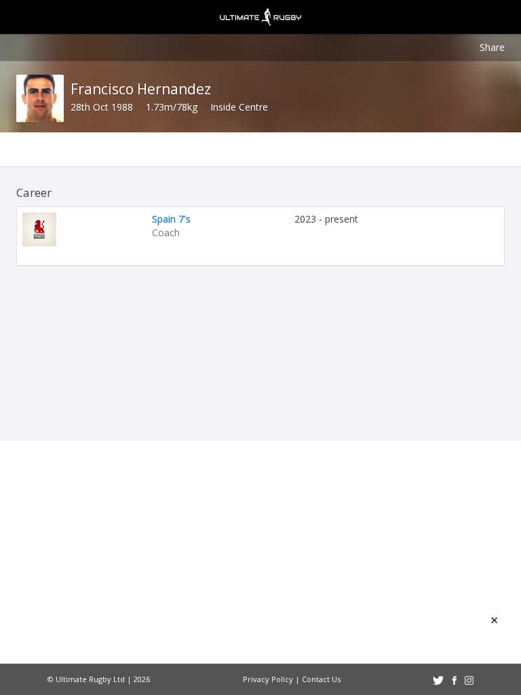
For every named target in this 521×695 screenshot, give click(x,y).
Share (492, 47)
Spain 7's (171, 218)
